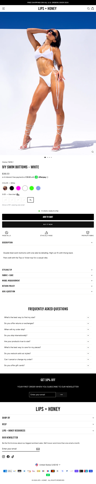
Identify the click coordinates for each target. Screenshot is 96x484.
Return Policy (8, 286)
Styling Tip (7, 270)
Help (4, 424)
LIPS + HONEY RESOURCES (13, 430)
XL (31, 200)
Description (7, 242)
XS (5, 200)
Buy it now (48, 224)
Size (9, 194)
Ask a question (8, 291)
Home (4, 162)
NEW (10, 162)
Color (8, 183)
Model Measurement (11, 280)
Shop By (6, 417)
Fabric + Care (7, 275)
